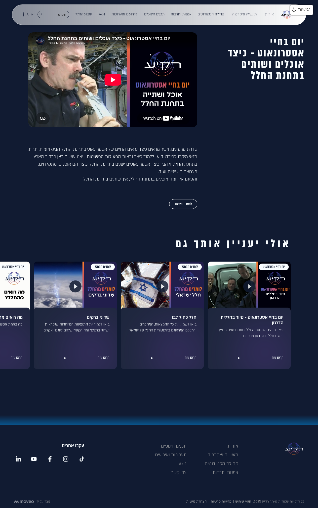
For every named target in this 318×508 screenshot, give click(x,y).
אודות (233, 446)
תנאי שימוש (243, 501)
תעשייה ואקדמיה (222, 455)
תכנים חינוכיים (174, 446)
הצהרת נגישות (196, 501)
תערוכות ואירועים (171, 455)
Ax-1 (183, 464)
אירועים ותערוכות (124, 14)
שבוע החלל (83, 14)
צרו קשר (179, 472)
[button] (269, 14)
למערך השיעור (183, 204)
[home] (287, 15)
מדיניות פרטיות (221, 501)
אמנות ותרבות (225, 472)
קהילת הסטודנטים (221, 464)
